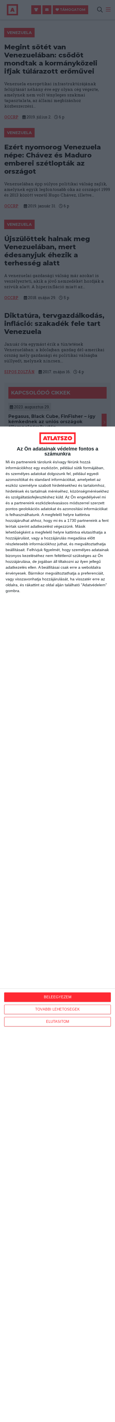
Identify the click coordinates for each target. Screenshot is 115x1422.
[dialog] (57, 924)
